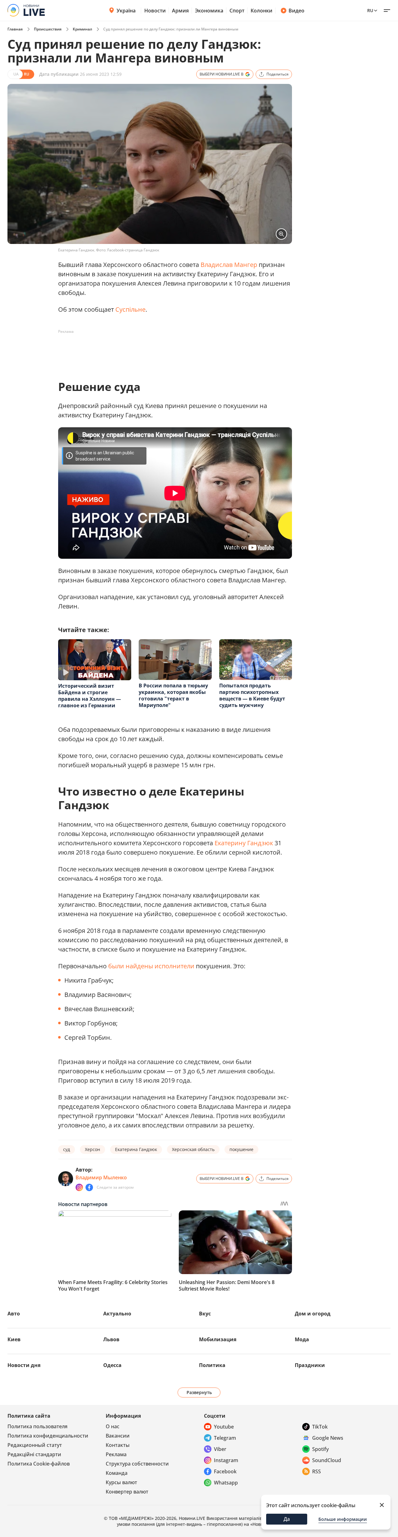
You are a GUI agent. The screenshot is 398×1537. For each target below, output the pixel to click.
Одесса (112, 1365)
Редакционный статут (34, 1445)
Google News (327, 1437)
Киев (14, 1339)
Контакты (118, 1445)
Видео (296, 10)
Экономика (209, 10)
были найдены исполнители (151, 966)
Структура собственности (137, 1463)
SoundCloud (326, 1460)
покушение (241, 1149)
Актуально (117, 1313)
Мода (302, 1339)
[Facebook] (89, 1187)
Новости (155, 10)
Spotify (320, 1449)
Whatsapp (226, 1482)
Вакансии (118, 1435)
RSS (316, 1471)
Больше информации (342, 1519)
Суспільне (130, 309)
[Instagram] (79, 1187)
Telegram (225, 1437)
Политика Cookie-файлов (38, 1463)
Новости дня (23, 1365)
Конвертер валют (127, 1491)
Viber (220, 1449)
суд (66, 1149)
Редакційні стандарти (34, 1454)
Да (287, 1519)
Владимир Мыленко (101, 1177)
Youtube (224, 1426)
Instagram (226, 1460)
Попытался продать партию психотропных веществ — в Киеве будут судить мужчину (252, 695)
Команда (116, 1473)
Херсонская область (193, 1149)
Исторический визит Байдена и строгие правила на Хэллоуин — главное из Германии (89, 695)
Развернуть (199, 1392)
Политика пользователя (37, 1426)
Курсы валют (121, 1482)
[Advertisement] (171, 351)
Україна (126, 10)
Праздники (310, 1365)
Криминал (82, 29)
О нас (112, 1426)
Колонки (261, 10)
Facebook (225, 1471)
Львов (111, 1339)
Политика (212, 1365)
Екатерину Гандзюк (244, 843)
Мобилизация (217, 1339)
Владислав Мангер (229, 264)
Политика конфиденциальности (47, 1435)
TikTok (320, 1426)
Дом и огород (313, 1313)
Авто (13, 1313)
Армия (180, 10)
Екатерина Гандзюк (136, 1149)
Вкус (205, 1313)
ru (370, 10)
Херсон (92, 1149)
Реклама (116, 1454)
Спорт (236, 10)
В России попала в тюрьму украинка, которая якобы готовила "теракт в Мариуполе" (173, 695)
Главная (15, 29)
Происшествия (48, 29)
